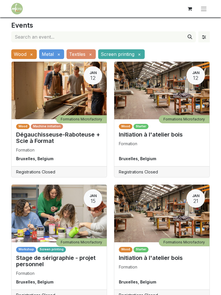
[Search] (190, 36)
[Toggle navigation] (204, 8)
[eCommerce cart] (189, 8)
